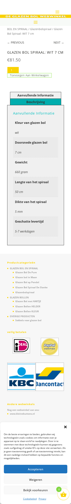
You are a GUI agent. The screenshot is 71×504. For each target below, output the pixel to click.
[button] (65, 427)
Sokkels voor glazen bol (28, 320)
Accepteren (35, 469)
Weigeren (35, 480)
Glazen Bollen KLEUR (27, 311)
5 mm (19, 211)
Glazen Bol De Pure (26, 272)
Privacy (42, 498)
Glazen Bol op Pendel (27, 282)
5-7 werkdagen (24, 231)
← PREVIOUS (15, 42)
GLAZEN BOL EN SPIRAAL (24, 268)
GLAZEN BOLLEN (19, 297)
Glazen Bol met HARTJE (28, 301)
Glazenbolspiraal (40, 29)
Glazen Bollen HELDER (27, 306)
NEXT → (59, 42)
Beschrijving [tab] (35, 102)
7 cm (18, 152)
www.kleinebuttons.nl (22, 413)
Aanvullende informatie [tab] (35, 95)
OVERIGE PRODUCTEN (22, 316)
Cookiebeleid (30, 498)
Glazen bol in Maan (26, 277)
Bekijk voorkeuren (35, 490)
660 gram (21, 172)
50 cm (19, 192)
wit (17, 133)
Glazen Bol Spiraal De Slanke (31, 287)
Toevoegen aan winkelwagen (29, 75)
